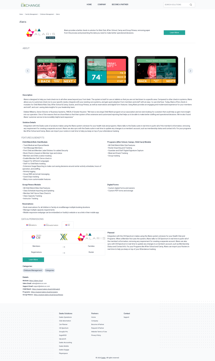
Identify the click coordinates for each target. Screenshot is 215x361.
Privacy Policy (96, 335)
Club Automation (65, 321)
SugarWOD (63, 335)
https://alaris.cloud (36, 281)
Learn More (174, 33)
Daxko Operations (65, 317)
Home (89, 4)
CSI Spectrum (63, 328)
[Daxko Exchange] (30, 4)
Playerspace (63, 353)
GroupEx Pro (63, 332)
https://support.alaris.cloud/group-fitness (48, 295)
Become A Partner (120, 4)
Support (126, 317)
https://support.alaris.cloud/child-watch (46, 289)
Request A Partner (97, 328)
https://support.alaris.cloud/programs (44, 292)
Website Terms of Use (99, 332)
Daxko (103, 358)
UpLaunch (62, 339)
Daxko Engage (64, 350)
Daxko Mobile (64, 346)
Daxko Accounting (65, 342)
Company (102, 4)
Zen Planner (63, 324)
